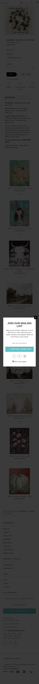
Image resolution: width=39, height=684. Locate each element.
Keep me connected (21, 349)
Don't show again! (20, 361)
